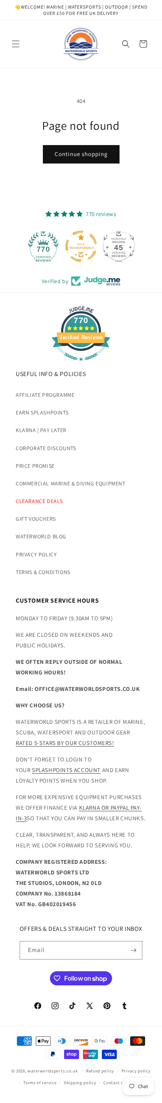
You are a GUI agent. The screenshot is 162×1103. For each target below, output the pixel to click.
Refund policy (100, 1071)
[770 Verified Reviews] (81, 365)
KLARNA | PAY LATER (41, 430)
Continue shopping (81, 154)
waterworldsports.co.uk (52, 1070)
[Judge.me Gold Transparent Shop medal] (81, 246)
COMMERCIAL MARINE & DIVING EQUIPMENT (70, 483)
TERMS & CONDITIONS (43, 572)
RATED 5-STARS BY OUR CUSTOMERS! (65, 743)
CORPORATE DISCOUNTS (46, 448)
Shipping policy (80, 1082)
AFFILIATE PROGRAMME (45, 394)
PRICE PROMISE (35, 465)
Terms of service (39, 1082)
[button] (15, 44)
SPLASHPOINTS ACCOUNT (66, 770)
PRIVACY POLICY (36, 554)
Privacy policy (136, 1071)
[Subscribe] (133, 950)
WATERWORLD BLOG (41, 536)
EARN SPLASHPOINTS (42, 412)
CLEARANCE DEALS (39, 501)
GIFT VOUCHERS (36, 518)
